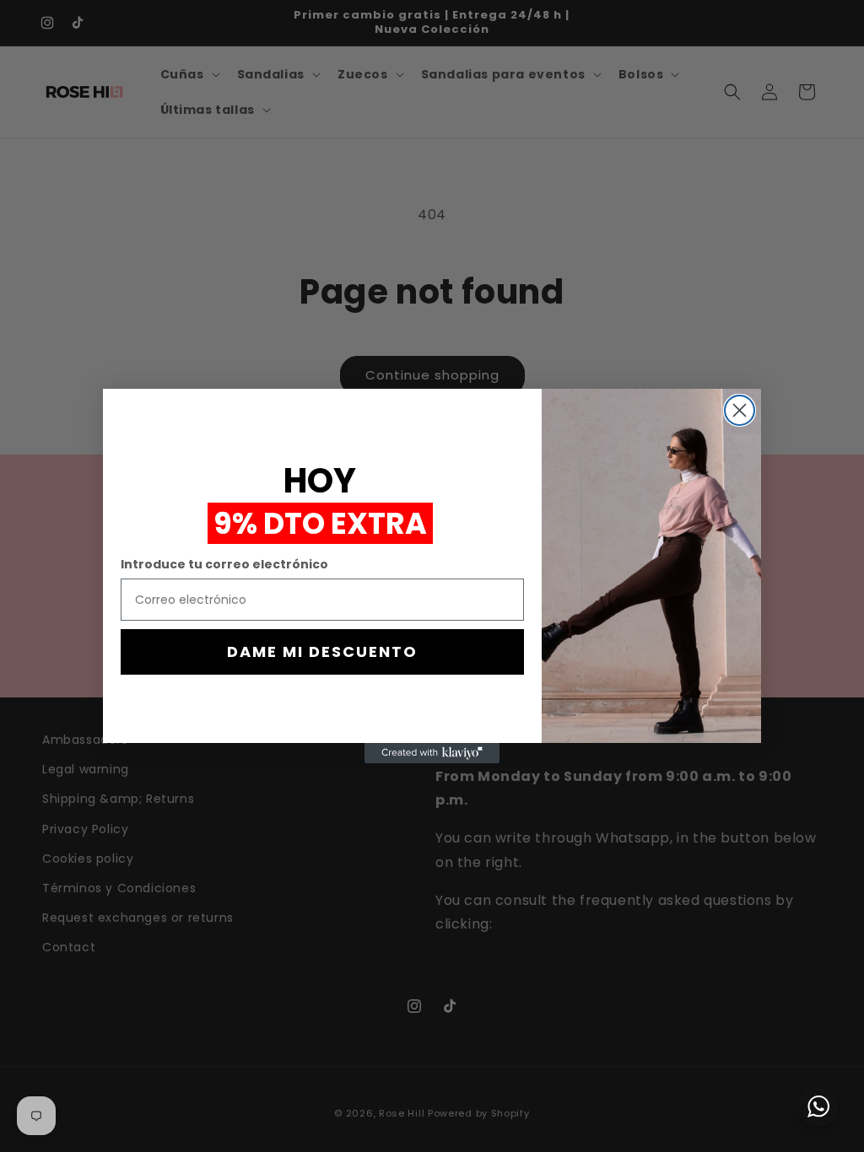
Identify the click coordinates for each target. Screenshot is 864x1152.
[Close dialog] (739, 410)
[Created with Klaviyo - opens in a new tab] (432, 753)
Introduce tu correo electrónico (224, 564)
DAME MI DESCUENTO (322, 651)
